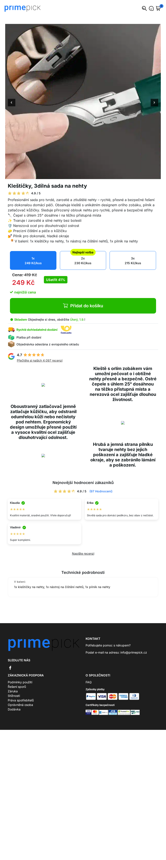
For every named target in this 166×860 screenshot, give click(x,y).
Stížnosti (14, 696)
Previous (11, 103)
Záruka (13, 691)
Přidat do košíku (86, 305)
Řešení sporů (17, 686)
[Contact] (151, 8)
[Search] (144, 8)
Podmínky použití (20, 682)
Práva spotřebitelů (21, 700)
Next (154, 103)
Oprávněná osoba (20, 705)
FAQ (89, 682)
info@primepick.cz (133, 652)
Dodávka (14, 709)
